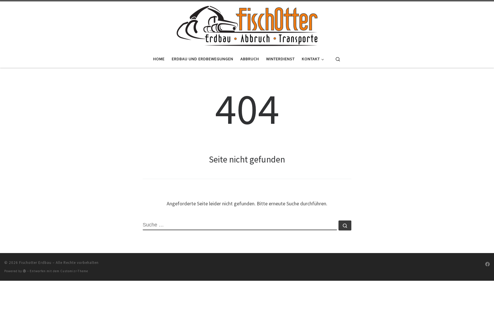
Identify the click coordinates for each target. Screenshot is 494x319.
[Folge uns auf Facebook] (487, 264)
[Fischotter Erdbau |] (247, 25)
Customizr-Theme (74, 271)
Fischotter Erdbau (35, 262)
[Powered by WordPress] (24, 270)
